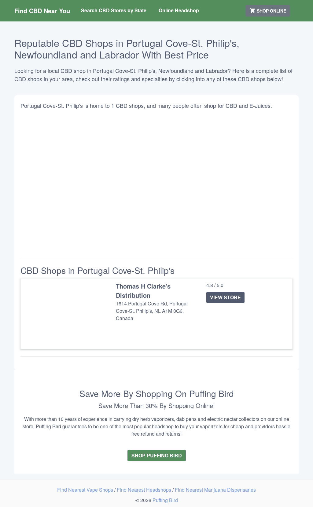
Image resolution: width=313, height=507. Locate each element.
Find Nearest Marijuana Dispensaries (215, 489)
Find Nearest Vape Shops (85, 489)
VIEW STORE (225, 297)
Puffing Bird (165, 500)
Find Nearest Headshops (144, 489)
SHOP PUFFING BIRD (156, 455)
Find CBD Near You (42, 10)
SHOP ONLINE (271, 11)
